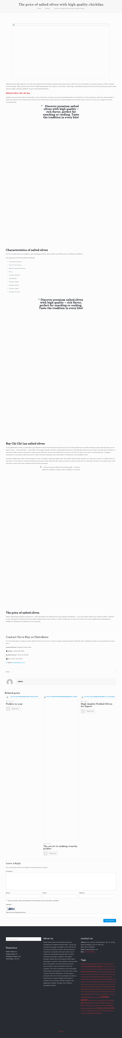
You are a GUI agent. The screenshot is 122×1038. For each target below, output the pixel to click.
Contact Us (13, 637)
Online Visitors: (11, 951)
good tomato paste (102, 974)
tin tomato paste (96, 997)
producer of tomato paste (90, 984)
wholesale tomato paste (94, 1013)
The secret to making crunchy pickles (60, 847)
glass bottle (95, 974)
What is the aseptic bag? (99, 1010)
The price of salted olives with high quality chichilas (69, 8)
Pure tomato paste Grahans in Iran (104, 984)
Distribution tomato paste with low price (106, 969)
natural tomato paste (106, 979)
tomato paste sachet (105, 1008)
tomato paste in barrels (98, 1003)
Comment (9, 871)
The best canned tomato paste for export (90, 991)
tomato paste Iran (90, 1008)
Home (39, 8)
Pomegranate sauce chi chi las (100, 981)
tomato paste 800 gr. (103, 1000)
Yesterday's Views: (12, 956)
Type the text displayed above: (16, 912)
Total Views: (10, 959)
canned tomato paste (93, 966)
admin (20, 681)
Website (82, 893)
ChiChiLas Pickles (107, 966)
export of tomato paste (88, 971)
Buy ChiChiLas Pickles (100, 964)
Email (45, 893)
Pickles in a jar (14, 704)
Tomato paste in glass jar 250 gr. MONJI (95, 1005)
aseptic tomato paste (87, 964)
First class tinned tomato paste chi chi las (105, 971)
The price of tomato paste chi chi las (104, 994)
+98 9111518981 (90, 952)
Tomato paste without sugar (87, 1010)
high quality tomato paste (97, 976)
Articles (47, 8)
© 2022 (61, 1031)
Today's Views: (11, 954)
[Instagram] (61, 1035)
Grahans (109, 974)
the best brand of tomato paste (108, 989)
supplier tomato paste (95, 989)
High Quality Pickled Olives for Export (96, 705)
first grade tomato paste (86, 974)
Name (8, 893)
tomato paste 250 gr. (92, 1000)
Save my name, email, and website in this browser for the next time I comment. (33, 900)
